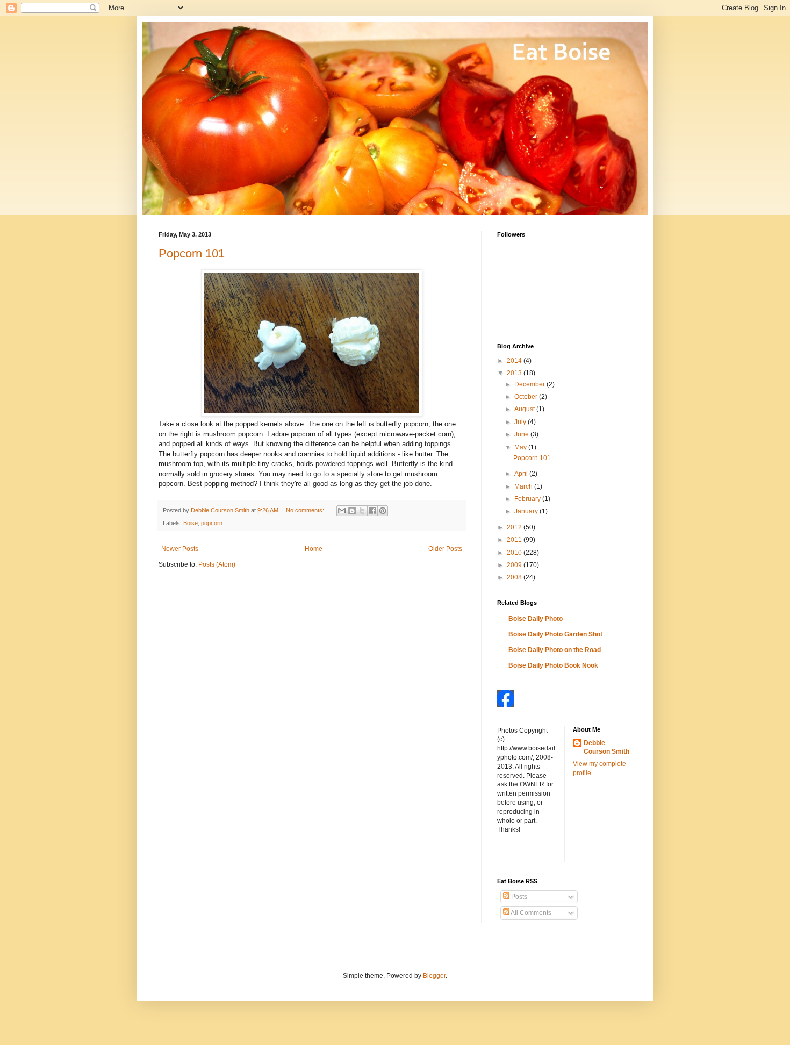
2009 (515, 565)
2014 (515, 360)
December (530, 384)
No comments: (306, 510)
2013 (515, 373)
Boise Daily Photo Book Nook (553, 665)
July (521, 422)
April (521, 473)
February (528, 499)
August (525, 409)
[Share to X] (362, 510)
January (527, 511)
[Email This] (341, 510)
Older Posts (445, 549)
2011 (515, 539)
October (526, 396)
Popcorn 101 (192, 253)
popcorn (211, 523)
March (524, 486)
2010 (515, 552)
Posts (518, 896)
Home (313, 549)
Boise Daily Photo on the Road (554, 650)
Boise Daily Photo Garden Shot (555, 634)
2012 (515, 527)
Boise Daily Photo (535, 618)
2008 (515, 577)
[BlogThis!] (352, 510)
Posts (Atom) (216, 564)
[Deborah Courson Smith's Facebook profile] (505, 705)
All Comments (530, 913)
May (521, 447)
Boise (190, 523)
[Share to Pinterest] (382, 510)
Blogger (434, 975)
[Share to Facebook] (372, 510)
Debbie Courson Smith (606, 747)
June (522, 434)
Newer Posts (179, 549)
